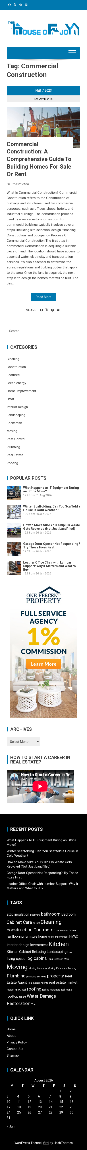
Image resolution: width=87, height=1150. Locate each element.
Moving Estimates (57, 968)
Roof (23, 989)
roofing (34, 989)
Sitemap (13, 1055)
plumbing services (36, 976)
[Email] (58, 310)
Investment (39, 945)
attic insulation (18, 914)
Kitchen (59, 944)
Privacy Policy (17, 1042)
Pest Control (16, 439)
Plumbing (13, 447)
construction (20, 929)
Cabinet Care (19, 922)
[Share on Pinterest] (52, 310)
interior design (18, 945)
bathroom (50, 914)
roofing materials (51, 989)
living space (16, 959)
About (11, 1036)
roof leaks (66, 989)
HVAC (11, 399)
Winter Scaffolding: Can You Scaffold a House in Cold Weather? (51, 508)
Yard (33, 1004)
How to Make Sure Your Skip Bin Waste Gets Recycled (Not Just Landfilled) (51, 526)
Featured (13, 375)
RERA (17, 989)
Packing (72, 968)
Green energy (16, 383)
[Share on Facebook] (41, 310)
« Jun (10, 1126)
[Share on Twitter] (47, 310)
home (42, 936)
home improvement (58, 936)
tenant (22, 996)
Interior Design (17, 407)
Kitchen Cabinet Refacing (26, 952)
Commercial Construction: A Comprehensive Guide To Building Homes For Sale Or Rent (39, 159)
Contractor (44, 929)
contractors (62, 930)
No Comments (43, 98)
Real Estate (15, 455)
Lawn (70, 952)
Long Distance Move (59, 959)
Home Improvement (21, 391)
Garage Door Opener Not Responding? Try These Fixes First (51, 545)
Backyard (35, 914)
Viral (46, 1143)
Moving (12, 431)
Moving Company (38, 968)
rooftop (12, 996)
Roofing (12, 463)
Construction (20, 184)
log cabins (36, 958)
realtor (10, 989)
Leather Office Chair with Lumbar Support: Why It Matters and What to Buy (49, 566)
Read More (44, 297)
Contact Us (15, 1049)
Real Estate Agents (38, 982)
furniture (31, 936)
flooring (18, 936)
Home (11, 1029)
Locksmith (14, 423)
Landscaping (16, 415)
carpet (36, 923)
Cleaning (13, 359)
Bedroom (68, 914)
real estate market (63, 982)
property (55, 976)
